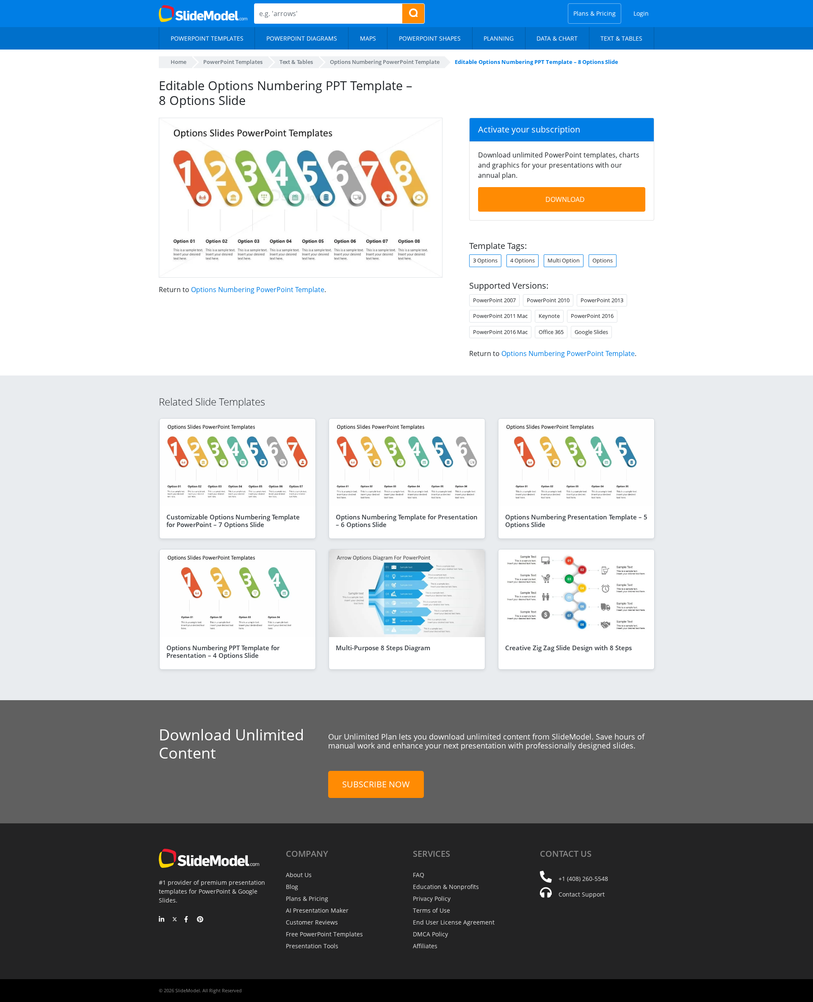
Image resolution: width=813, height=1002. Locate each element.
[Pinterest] (200, 920)
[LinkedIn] (162, 920)
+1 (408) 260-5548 (583, 879)
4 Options (522, 260)
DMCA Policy (430, 934)
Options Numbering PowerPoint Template (257, 289)
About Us (299, 875)
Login (641, 13)
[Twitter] (174, 920)
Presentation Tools (312, 946)
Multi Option (564, 260)
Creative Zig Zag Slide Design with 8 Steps (568, 647)
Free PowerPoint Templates (324, 934)
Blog (292, 887)
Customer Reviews (312, 922)
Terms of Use (431, 910)
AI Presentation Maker (317, 910)
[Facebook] (187, 920)
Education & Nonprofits (446, 887)
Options (602, 260)
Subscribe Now (376, 784)
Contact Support (582, 894)
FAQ (418, 875)
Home (178, 62)
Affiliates (425, 946)
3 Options (485, 260)
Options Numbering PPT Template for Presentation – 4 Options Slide (222, 651)
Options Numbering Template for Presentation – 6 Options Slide (407, 521)
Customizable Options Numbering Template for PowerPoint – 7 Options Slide (233, 521)
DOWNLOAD (565, 199)
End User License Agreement (454, 922)
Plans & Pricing (594, 13)
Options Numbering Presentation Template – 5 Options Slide (576, 521)
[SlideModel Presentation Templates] (203, 13)
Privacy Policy (432, 898)
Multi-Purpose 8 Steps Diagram (383, 647)
